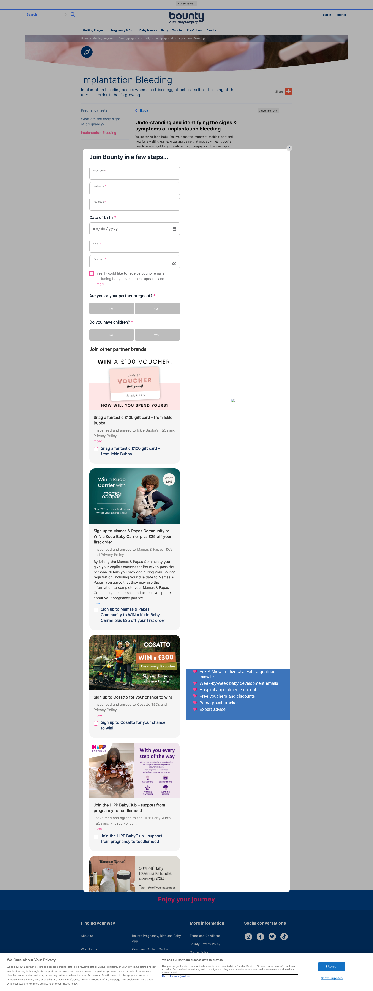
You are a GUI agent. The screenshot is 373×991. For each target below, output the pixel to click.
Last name (99, 186)
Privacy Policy (105, 436)
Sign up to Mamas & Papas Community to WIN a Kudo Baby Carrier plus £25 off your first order (133, 615)
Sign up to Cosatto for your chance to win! (133, 725)
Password (99, 259)
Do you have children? (111, 322)
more (100, 284)
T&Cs (164, 430)
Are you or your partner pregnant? (122, 296)
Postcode (99, 201)
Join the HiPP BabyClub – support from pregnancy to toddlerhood (131, 839)
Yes (156, 308)
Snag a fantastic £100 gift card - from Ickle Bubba (130, 451)
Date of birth (102, 217)
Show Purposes (332, 978)
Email (97, 243)
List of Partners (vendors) (176, 976)
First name (100, 170)
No (111, 308)
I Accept (331, 966)
